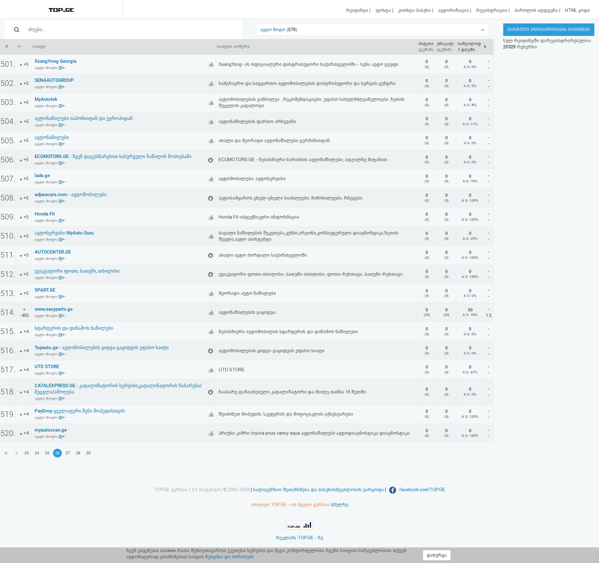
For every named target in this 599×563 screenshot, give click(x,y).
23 (26, 453)
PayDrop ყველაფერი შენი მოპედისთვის (80, 411)
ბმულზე (339, 504)
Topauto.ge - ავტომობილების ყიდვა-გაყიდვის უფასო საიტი (102, 347)
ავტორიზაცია (454, 10)
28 (78, 453)
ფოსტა (384, 10)
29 (88, 453)
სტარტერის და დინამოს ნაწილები (74, 328)
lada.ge (42, 175)
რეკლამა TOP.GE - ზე (299, 537)
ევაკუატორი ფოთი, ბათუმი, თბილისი (77, 271)
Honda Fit (45, 214)
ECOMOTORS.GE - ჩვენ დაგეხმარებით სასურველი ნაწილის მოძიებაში (113, 156)
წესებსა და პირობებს (229, 556)
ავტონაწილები (52, 137)
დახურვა (437, 555)
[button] (372, 29)
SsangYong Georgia (55, 61)
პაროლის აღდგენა (536, 10)
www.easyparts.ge (54, 309)
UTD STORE (47, 366)
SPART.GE (45, 290)
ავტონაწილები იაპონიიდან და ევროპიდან (84, 118)
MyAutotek (46, 99)
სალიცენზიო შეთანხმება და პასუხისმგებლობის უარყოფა (318, 489)
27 (68, 453)
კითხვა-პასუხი (415, 10)
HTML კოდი (577, 10)
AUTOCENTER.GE (53, 252)
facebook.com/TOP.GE (421, 489)
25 (47, 453)
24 (37, 453)
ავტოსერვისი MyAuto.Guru (64, 233)
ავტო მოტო (273, 29)
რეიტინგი (357, 10)
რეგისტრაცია (492, 10)
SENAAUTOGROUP (54, 80)
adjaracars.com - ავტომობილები (71, 194)
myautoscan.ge (51, 430)
